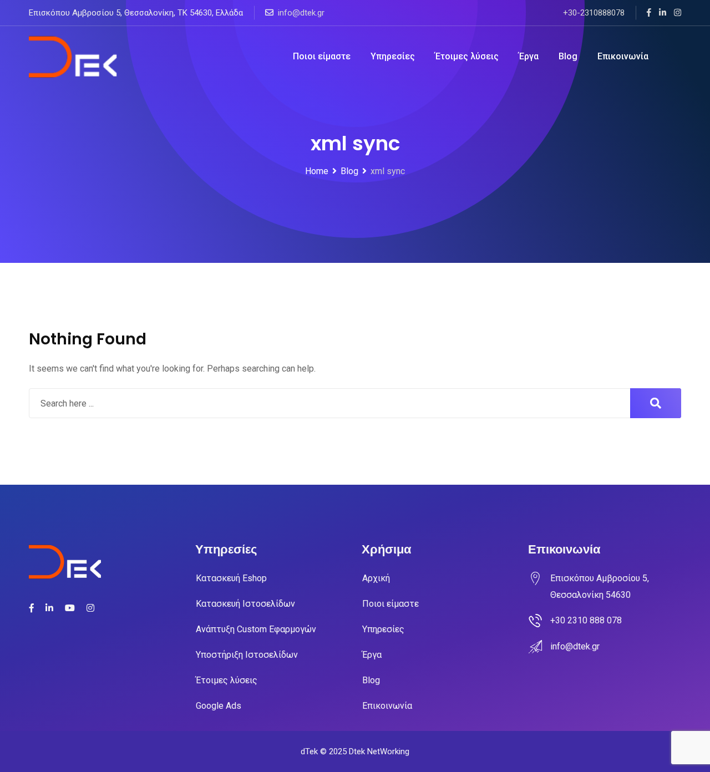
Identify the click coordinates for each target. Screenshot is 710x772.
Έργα (529, 56)
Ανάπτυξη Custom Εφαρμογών (256, 629)
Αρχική (376, 578)
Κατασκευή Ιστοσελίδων (245, 603)
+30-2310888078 (594, 13)
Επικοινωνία (622, 56)
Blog (568, 56)
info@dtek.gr (301, 13)
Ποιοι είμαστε (322, 56)
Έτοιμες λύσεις (467, 56)
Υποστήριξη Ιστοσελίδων (247, 654)
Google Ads (218, 705)
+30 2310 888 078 (586, 620)
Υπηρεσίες (393, 56)
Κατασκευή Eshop (231, 578)
